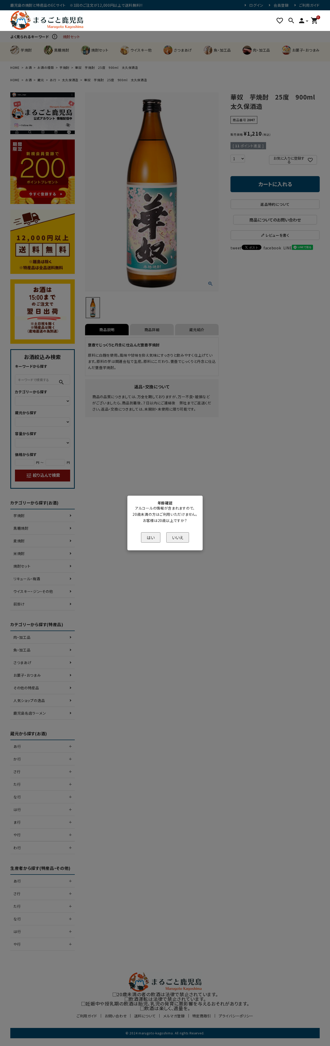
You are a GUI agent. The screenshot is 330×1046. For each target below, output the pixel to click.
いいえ (177, 537)
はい (151, 537)
